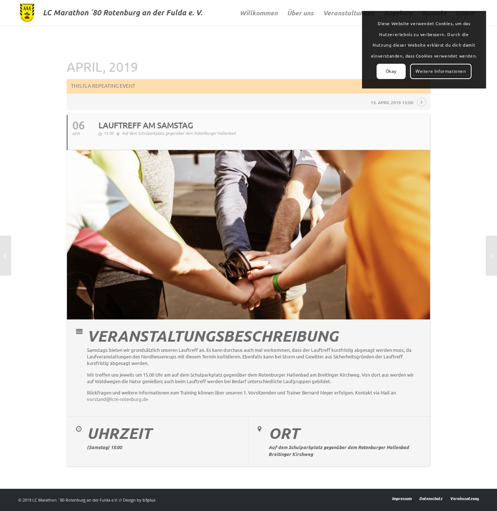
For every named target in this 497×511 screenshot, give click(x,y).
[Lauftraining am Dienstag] (5, 256)
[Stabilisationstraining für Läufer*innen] (491, 256)
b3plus (149, 500)
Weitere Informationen (441, 71)
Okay (391, 71)
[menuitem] (258, 12)
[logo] (113, 12)
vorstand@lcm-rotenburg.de (117, 399)
